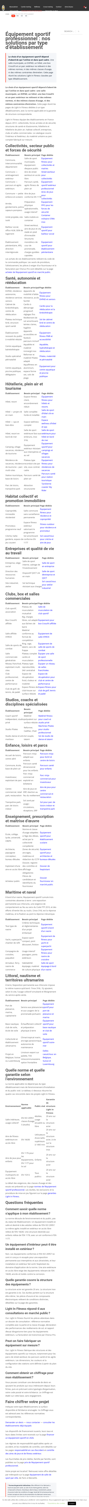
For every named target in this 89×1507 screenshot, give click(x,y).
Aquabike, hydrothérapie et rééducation (47, 347)
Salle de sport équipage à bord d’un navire (48, 966)
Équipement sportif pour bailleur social (47, 230)
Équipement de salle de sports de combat (46, 647)
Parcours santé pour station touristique (48, 477)
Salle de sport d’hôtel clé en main (48, 413)
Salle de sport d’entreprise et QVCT (48, 574)
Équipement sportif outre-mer (49, 1042)
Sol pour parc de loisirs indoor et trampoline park (47, 805)
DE (26, 16)
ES (22, 16)
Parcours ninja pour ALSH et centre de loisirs (47, 757)
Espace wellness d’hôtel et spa (49, 423)
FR (13, 16)
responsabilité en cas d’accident (29, 1450)
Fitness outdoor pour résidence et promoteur (48, 527)
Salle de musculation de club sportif (45, 610)
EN (18, 16)
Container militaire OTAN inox (48, 218)
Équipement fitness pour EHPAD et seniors (47, 296)
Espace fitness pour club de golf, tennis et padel (47, 690)
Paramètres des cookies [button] (56, 1503)
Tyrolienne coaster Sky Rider (47, 487)
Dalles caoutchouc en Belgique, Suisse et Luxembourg (49, 1057)
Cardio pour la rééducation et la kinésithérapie (47, 309)
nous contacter (33, 1422)
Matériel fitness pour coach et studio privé (45, 719)
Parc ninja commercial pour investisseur (48, 778)
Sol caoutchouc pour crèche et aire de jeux (47, 539)
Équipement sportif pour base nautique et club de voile (49, 1027)
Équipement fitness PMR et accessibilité (46, 336)
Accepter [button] (72, 1503)
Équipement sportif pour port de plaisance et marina (48, 1011)
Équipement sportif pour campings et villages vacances (47, 450)
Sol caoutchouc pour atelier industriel (49, 584)
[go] (78, 31)
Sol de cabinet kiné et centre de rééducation (47, 322)
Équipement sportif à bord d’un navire (47, 927)
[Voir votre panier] (85, 8)
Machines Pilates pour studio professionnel (46, 729)
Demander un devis (14, 1422)
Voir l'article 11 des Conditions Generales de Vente (33, 1497)
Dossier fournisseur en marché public (46, 881)
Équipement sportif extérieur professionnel (48, 185)
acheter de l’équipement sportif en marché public (27, 272)
